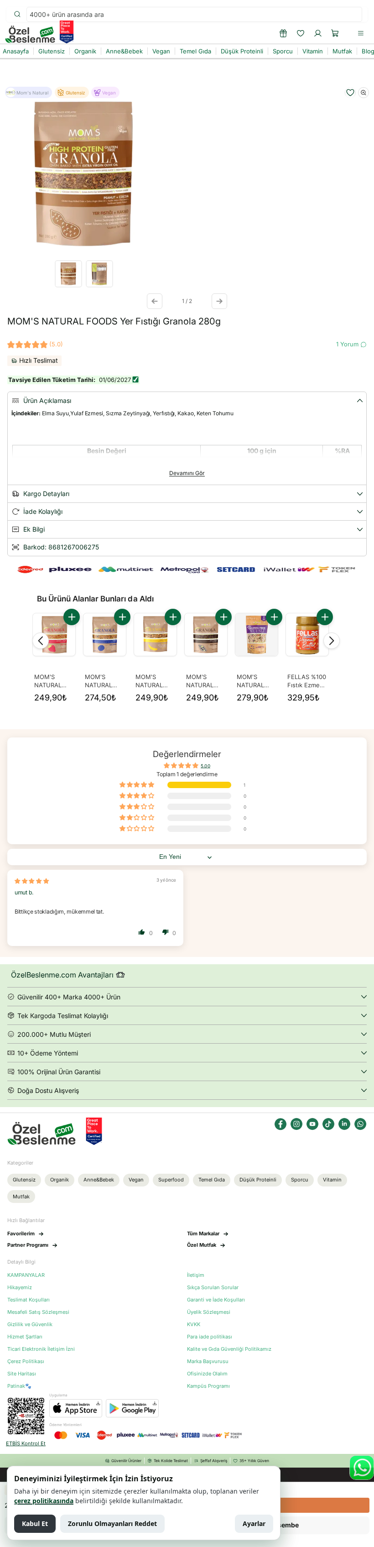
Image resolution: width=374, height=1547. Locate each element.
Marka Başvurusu (208, 1361)
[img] (32, 881)
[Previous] (40, 640)
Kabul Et (35, 1523)
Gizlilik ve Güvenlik (29, 1324)
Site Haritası (21, 1374)
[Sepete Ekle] (71, 617)
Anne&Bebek (98, 1179)
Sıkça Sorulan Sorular (213, 1288)
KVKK (193, 1324)
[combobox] (194, 14)
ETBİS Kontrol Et (26, 1444)
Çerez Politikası (25, 1361)
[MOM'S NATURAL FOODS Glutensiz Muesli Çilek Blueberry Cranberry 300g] (256, 634)
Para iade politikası (209, 1337)
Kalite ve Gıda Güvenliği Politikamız (229, 1349)
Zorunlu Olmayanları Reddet (112, 1523)
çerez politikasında (43, 1500)
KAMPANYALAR (26, 1275)
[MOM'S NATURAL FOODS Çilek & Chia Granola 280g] (54, 634)
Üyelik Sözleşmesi (208, 1312)
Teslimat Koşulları (28, 1300)
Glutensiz (24, 1179)
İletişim (195, 1275)
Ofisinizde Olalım (207, 1374)
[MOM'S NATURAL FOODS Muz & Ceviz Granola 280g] (155, 634)
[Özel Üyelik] (283, 33)
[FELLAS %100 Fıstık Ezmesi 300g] (307, 634)
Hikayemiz (19, 1288)
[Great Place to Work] (66, 32)
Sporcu (299, 1179)
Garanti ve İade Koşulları (216, 1300)
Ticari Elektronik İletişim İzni (41, 1349)
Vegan (136, 1179)
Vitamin (332, 1179)
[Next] (331, 640)
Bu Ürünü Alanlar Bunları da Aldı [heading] (95, 598)
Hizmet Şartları (24, 1337)
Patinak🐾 (19, 1386)
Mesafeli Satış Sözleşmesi (38, 1312)
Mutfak (21, 1196)
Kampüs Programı (208, 1386)
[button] (335, 33)
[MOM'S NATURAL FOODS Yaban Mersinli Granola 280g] (104, 634)
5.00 (205, 765)
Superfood (171, 1179)
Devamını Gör (187, 473)
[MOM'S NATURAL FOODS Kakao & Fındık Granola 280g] (206, 634)
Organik (59, 1179)
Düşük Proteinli (257, 1179)
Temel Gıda (211, 1179)
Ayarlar (254, 1523)
